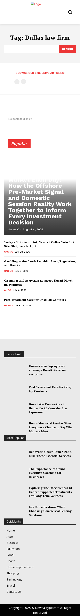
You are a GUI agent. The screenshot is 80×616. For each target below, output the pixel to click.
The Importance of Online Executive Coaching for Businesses (47, 473)
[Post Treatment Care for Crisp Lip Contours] (15, 389)
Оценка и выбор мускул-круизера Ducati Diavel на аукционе (47, 370)
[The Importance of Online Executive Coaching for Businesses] (15, 472)
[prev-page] (16, 81)
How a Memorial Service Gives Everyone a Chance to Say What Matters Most (51, 427)
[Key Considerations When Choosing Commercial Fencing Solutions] (15, 510)
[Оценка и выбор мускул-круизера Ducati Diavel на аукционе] (15, 370)
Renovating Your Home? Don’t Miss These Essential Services (50, 454)
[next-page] (13, 316)
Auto (7, 290)
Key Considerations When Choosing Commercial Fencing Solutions (50, 511)
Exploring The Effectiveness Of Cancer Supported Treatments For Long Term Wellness (50, 492)
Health (8, 305)
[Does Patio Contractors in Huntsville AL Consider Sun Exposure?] (15, 408)
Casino (8, 251)
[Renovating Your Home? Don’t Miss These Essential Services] (15, 453)
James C (13, 229)
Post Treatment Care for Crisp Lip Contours (35, 300)
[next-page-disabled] (23, 81)
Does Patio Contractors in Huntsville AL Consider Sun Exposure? (48, 408)
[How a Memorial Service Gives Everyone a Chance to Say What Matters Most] (15, 427)
